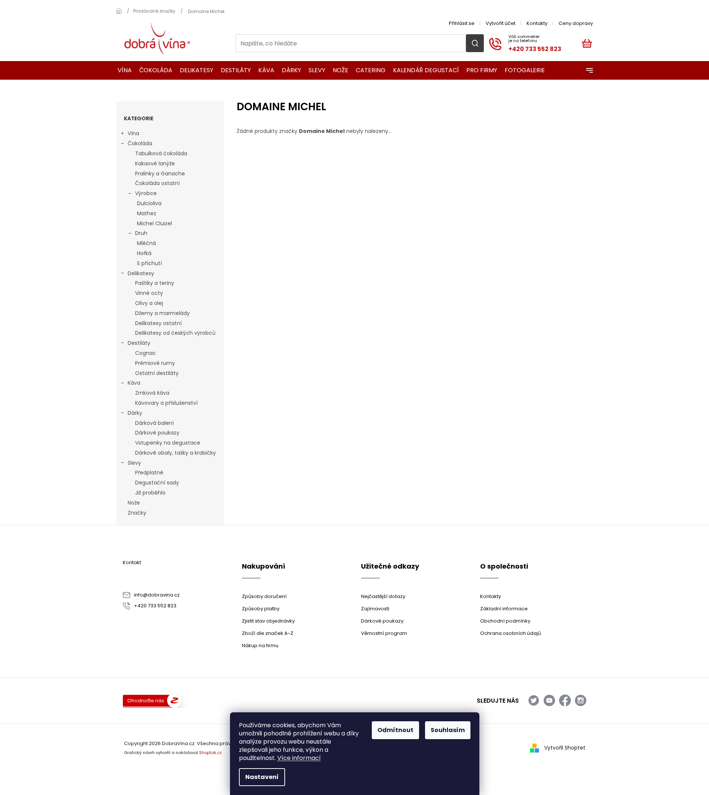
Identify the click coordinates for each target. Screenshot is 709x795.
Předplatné (149, 472)
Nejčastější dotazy (383, 596)
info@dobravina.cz (157, 594)
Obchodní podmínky (505, 620)
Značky (137, 512)
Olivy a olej (149, 303)
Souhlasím (448, 730)
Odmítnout (395, 730)
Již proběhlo (150, 492)
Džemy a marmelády (162, 313)
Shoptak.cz (210, 753)
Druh (141, 233)
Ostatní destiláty (157, 373)
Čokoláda (140, 143)
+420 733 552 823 (155, 605)
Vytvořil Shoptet (564, 747)
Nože (134, 502)
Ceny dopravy (576, 23)
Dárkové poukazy (157, 432)
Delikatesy (141, 273)
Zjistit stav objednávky (268, 620)
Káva (134, 383)
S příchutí (149, 263)
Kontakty (537, 23)
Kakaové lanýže (155, 163)
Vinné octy (149, 293)
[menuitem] (122, 70)
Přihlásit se (462, 23)
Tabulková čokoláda (161, 153)
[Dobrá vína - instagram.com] (581, 700)
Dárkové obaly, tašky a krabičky (175, 453)
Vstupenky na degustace (167, 442)
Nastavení (262, 777)
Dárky (135, 413)
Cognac (145, 353)
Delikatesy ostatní (158, 323)
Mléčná (146, 243)
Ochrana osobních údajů (510, 633)
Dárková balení (154, 423)
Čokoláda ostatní (157, 183)
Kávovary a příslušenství (166, 403)
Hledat (475, 43)
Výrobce (146, 193)
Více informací (299, 758)
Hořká (144, 253)
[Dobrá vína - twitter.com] (534, 700)
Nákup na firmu (260, 645)
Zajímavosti (375, 608)
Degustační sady (157, 482)
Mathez (146, 213)
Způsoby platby (261, 608)
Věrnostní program (384, 633)
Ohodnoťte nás (145, 700)
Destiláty (139, 343)
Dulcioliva (149, 203)
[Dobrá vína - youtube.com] (549, 700)
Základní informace (504, 608)
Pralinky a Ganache (160, 173)
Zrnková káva (152, 393)
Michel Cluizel (154, 223)
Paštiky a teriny (154, 283)
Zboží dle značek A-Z (267, 633)
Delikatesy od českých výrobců (175, 333)
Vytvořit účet (500, 23)
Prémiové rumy (155, 363)
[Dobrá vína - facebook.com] (565, 700)
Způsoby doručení (264, 596)
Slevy (134, 463)
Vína (133, 133)
